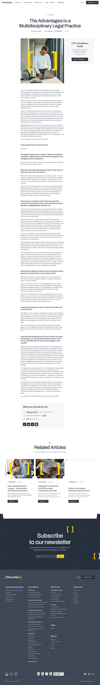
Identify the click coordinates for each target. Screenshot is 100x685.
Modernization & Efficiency (35, 600)
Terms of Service (15, 681)
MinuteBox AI (8, 601)
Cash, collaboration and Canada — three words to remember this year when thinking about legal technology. (17, 488)
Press (52, 646)
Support (76, 603)
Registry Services (9, 599)
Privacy (7, 681)
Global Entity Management (35, 594)
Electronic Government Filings (36, 607)
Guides (76, 599)
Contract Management (11, 594)
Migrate (53, 648)
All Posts (51, 15)
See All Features (32, 661)
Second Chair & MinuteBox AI (35, 604)
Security (76, 594)
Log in (82, 2)
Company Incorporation (34, 592)
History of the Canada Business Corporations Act (78, 489)
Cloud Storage (32, 651)
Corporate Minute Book (34, 596)
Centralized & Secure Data (35, 622)
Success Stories (55, 641)
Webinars (76, 601)
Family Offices (55, 599)
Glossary (76, 596)
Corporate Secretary (56, 594)
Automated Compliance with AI (36, 614)
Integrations (31, 633)
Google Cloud (31, 640)
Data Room (8, 592)
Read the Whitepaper (78, 59)
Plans (47, 2)
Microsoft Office (32, 642)
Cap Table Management (34, 624)
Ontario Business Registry (35, 644)
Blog (75, 592)
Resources (61, 2)
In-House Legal (55, 596)
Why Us (52, 2)
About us (53, 639)
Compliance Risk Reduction (35, 610)
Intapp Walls (31, 655)
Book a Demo (91, 2)
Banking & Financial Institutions (59, 609)
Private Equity (54, 607)
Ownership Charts (33, 658)
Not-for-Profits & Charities (58, 601)
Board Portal (8, 596)
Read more (12, 501)
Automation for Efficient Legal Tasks (37, 602)
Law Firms (53, 592)
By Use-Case (31, 590)
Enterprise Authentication (34, 653)
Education (76, 590)
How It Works (28, 2)
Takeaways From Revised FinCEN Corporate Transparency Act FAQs (48, 488)
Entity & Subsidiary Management (13, 590)
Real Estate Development (57, 617)
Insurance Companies (56, 611)
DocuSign (30, 638)
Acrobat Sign (31, 636)
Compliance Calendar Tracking (36, 612)
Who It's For (38, 2)
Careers (53, 643)
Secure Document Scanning (35, 626)
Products (18, 2)
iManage (30, 647)
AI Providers (31, 649)
